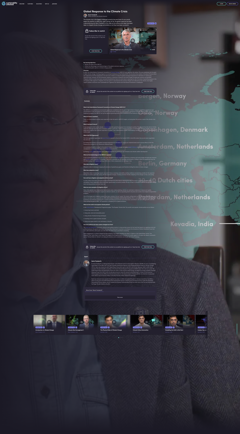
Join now (54, 3)
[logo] (9, 4)
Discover (21, 3)
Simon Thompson (39, 346)
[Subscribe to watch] (132, 40)
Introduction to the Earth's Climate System (104, 301)
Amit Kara (102, 346)
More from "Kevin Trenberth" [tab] (94, 290)
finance (91, 151)
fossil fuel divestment (91, 227)
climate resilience (132, 147)
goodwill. (88, 159)
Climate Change (115, 72)
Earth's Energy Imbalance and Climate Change (105, 305)
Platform (30, 3)
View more (120, 311)
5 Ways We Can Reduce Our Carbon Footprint (105, 296)
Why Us (47, 3)
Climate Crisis (151, 23)
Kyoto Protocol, (106, 138)
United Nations (90, 207)
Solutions (39, 3)
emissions (106, 127)
